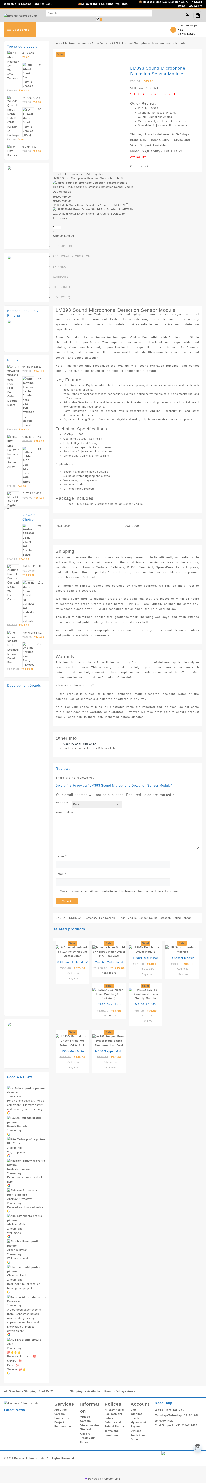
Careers (59, 1413)
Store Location (90, 1425)
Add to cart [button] (74, 973)
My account (138, 1422)
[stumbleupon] (194, 1391)
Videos (85, 1416)
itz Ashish (13, 1092)
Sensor (143, 917)
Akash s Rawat (17, 1249)
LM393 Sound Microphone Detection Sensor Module (86, 178)
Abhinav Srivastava (20, 1198)
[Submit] (101, 19)
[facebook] (161, 1391)
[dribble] (199, 1391)
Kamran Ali (14, 1301)
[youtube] (189, 1391)
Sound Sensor (182, 917)
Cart (133, 1409)
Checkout (137, 1418)
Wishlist (136, 1413)
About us (60, 1409)
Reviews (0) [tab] (61, 297)
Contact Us (61, 1418)
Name (61, 856)
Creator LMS (112, 1478)
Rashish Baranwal (18, 1169)
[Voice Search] (97, 19)
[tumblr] (185, 1391)
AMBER (12, 1343)
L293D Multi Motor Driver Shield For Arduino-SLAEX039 (89, 205)
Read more (109, 972)
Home (56, 43)
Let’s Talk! (173, 151)
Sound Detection (160, 917)
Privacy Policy (115, 1409)
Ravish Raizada (17, 1126)
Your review (66, 812)
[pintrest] (170, 1391)
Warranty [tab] (60, 276)
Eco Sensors (102, 43)
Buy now (74, 978)
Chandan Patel (16, 1275)
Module (132, 917)
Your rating (64, 802)
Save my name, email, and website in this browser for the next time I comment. (121, 891)
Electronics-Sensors (77, 43)
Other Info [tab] (61, 287)
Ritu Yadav (14, 1143)
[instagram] (180, 1391)
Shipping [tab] (59, 266)
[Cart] (197, 15)
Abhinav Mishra (17, 1224)
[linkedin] (165, 1391)
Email (61, 873)
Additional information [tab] (71, 256)
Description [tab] (62, 246)
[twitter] (175, 1391)
